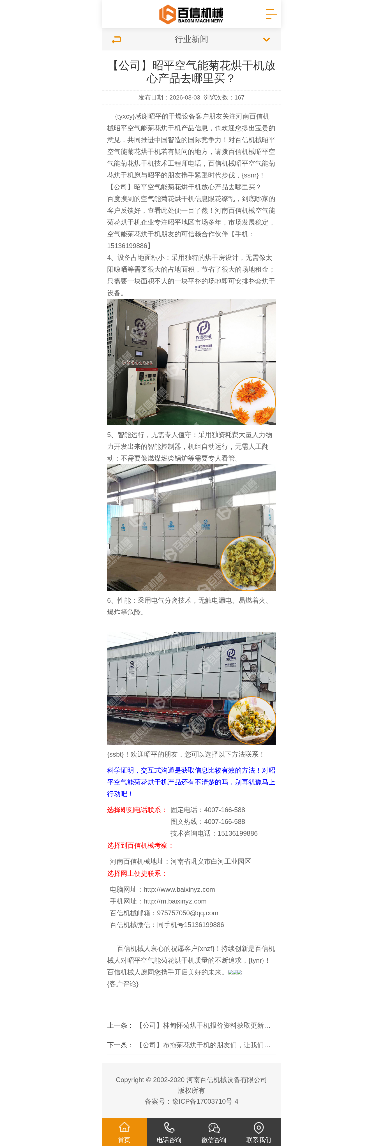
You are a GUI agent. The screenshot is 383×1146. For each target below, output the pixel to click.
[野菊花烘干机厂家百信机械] (191, 14)
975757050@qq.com (187, 913)
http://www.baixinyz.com (179, 889)
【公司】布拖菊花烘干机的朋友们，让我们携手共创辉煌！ (223, 1045)
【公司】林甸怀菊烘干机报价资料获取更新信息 (206, 1025)
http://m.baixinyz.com (175, 901)
